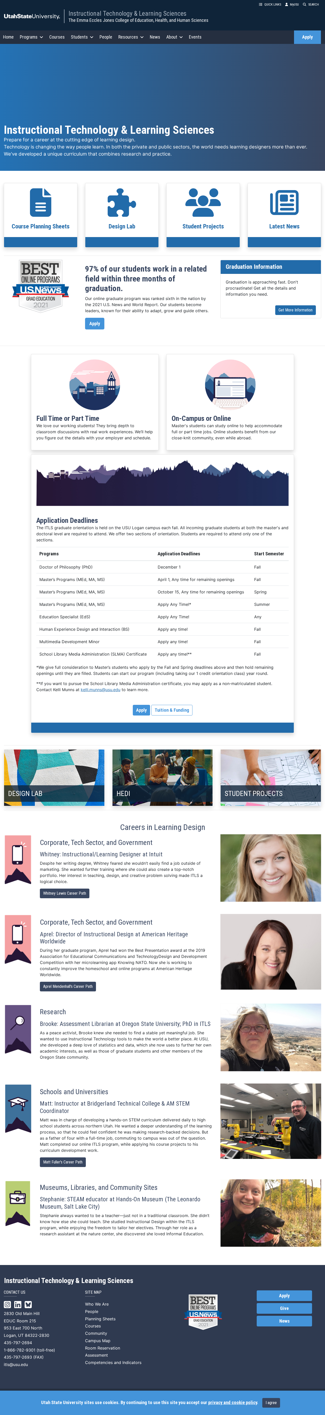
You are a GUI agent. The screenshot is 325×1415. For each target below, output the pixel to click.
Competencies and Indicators (113, 1362)
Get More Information (296, 310)
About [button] (171, 37)
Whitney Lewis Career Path (64, 893)
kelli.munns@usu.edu (100, 689)
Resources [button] (128, 37)
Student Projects (203, 226)
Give (284, 1308)
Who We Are (97, 1304)
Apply (307, 37)
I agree (271, 1402)
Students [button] (79, 37)
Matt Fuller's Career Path (63, 1162)
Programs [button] (29, 37)
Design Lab (122, 226)
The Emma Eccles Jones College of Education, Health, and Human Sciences (138, 20)
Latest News (284, 226)
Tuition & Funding (172, 710)
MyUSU (294, 4)
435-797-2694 (18, 1342)
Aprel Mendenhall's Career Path (68, 986)
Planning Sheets (100, 1318)
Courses (57, 37)
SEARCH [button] (313, 4)
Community (96, 1333)
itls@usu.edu (16, 1364)
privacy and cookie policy (232, 1402)
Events (195, 37)
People (106, 37)
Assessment (96, 1355)
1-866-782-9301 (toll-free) (29, 1350)
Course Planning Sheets (41, 226)
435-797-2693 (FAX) (24, 1357)
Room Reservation (102, 1348)
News (155, 37)
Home (8, 37)
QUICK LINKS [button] (272, 4)
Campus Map (97, 1340)
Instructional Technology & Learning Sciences (127, 13)
